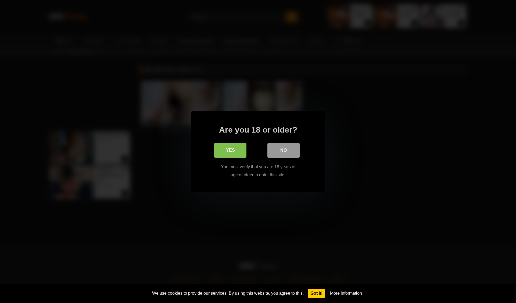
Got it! (316, 293)
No (283, 150)
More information (346, 293)
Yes (230, 150)
